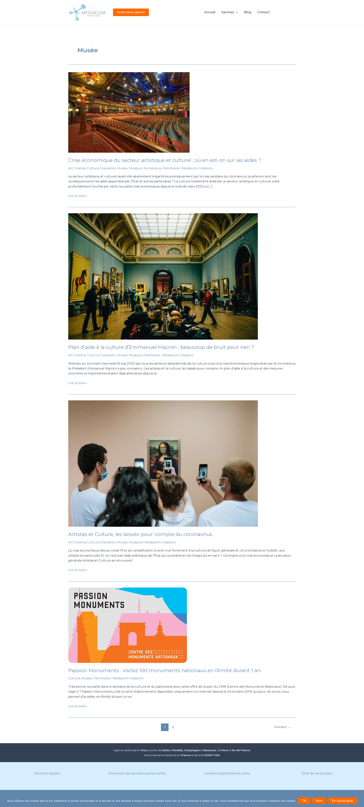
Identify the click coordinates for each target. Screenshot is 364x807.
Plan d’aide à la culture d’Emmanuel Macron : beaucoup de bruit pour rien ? (161, 347)
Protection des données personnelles (137, 773)
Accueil (209, 12)
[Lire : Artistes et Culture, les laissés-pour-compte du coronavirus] (182, 463)
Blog (247, 12)
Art (70, 168)
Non (319, 800)
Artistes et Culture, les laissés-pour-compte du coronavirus (140, 534)
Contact (263, 12)
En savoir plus (342, 800)
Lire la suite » (78, 196)
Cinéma (80, 168)
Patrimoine (171, 168)
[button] (131, 12)
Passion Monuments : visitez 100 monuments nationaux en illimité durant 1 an (164, 670)
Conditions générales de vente (227, 773)
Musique (135, 168)
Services (227, 12)
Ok (304, 800)
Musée (122, 168)
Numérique (152, 168)
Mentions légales (47, 773)
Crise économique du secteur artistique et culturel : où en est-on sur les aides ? (164, 160)
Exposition (108, 168)
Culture (93, 168)
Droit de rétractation (317, 773)
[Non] (359, 801)
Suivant (282, 727)
